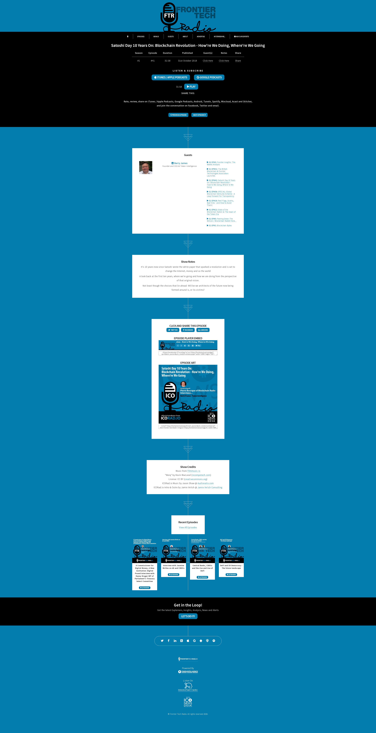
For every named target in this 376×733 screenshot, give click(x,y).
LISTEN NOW (145, 588)
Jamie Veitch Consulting (210, 487)
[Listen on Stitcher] (207, 641)
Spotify (216, 101)
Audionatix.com (206, 483)
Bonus (156, 36)
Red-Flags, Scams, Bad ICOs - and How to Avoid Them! (220, 202)
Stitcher (247, 101)
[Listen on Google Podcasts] (194, 641)
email (216, 105)
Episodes (140, 36)
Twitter (203, 105)
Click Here (208, 60)
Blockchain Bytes (220, 225)
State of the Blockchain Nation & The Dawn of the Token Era (221, 211)
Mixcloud (226, 101)
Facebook (193, 105)
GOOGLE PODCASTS (210, 77)
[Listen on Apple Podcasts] (188, 641)
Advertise (201, 36)
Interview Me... (219, 36)
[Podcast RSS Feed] (181, 641)
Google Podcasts (184, 101)
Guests (171, 36)
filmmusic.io (194, 470)
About (185, 36)
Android (198, 101)
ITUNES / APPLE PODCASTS (171, 77)
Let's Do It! (188, 616)
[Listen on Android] (201, 641)
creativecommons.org (196, 479)
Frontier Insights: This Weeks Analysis (221, 163)
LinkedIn (204, 330)
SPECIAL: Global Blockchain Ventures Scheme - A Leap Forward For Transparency (221, 193)
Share (238, 60)
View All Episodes (188, 527)
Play (192, 86)
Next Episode (198, 115)
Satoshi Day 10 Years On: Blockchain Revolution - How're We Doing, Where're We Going (221, 183)
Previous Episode (179, 115)
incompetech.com (201, 475)
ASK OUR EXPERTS (242, 36)
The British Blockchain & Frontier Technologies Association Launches (218, 172)
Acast (235, 101)
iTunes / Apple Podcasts (160, 101)
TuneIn (207, 101)
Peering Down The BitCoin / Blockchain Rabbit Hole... (221, 219)
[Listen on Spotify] (214, 641)
